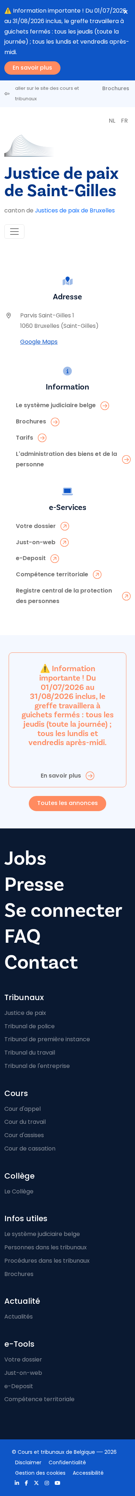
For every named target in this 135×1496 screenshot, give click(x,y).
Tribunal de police (29, 1026)
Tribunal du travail (29, 1052)
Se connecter (63, 910)
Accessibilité (88, 1473)
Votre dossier (23, 1359)
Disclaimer (28, 1462)
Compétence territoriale (39, 1399)
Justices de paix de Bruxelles (75, 210)
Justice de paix (25, 1013)
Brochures (115, 88)
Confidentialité (67, 1462)
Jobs (25, 858)
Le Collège (18, 1191)
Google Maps (39, 342)
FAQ (22, 936)
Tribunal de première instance (47, 1039)
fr (124, 120)
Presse (34, 884)
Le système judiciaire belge (42, 1234)
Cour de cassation (29, 1148)
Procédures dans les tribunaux (47, 1261)
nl (112, 120)
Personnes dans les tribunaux (45, 1247)
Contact (41, 962)
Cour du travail (25, 1122)
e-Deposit (18, 1386)
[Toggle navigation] (14, 231)
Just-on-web (23, 1373)
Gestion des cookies (40, 1473)
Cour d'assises (24, 1135)
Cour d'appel (22, 1109)
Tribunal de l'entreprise (37, 1066)
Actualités (18, 1316)
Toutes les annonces (67, 803)
